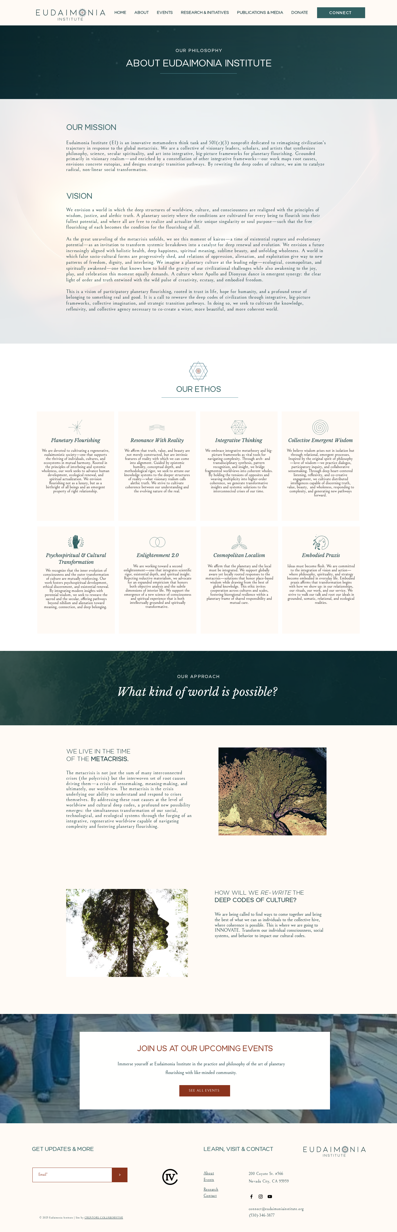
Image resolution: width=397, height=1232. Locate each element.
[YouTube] (269, 1196)
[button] (141, 12)
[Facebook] (251, 1196)
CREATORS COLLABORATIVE (104, 1217)
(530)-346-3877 (262, 1215)
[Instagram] (260, 1196)
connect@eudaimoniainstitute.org (276, 1209)
